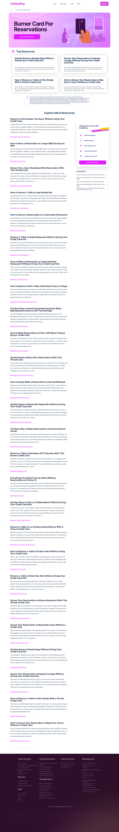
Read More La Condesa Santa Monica (22, 545)
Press (19, 797)
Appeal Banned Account (46, 775)
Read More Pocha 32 (17, 496)
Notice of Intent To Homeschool (91, 789)
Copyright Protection (67, 765)
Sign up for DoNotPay (27, 37)
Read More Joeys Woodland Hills (21, 186)
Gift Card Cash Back (45, 783)
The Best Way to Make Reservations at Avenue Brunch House (38, 430)
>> (30, 748)
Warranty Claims (22, 773)
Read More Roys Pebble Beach (20, 520)
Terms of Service (22, 793)
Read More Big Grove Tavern (19, 741)
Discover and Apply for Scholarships (45, 795)
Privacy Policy (22, 795)
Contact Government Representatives (88, 784)
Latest (72, 3)
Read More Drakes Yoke (18, 569)
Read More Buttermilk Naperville (20, 422)
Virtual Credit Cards (23, 767)
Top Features (63, 3)
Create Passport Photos (89, 787)
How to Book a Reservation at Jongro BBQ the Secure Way (37, 144)
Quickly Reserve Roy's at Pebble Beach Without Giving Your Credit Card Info (38, 503)
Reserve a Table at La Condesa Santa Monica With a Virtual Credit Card (36, 528)
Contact (20, 800)
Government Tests (87, 773)
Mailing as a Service (88, 765)
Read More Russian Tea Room (20, 137)
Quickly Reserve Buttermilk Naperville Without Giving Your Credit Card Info (37, 405)
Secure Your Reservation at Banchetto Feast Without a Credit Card (38, 626)
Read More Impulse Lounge (19, 692)
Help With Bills (43, 790)
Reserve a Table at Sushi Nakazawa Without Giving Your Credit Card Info (39, 238)
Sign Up (104, 3)
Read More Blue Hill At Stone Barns (21, 375)
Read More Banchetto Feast (19, 643)
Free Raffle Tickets (44, 785)
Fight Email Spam (23, 781)
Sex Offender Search (88, 791)
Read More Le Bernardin (18, 230)
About (78, 3)
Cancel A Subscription (45, 771)
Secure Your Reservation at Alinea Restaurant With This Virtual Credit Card (38, 601)
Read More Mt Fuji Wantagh (19, 326)
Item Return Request (45, 769)
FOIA (83, 778)
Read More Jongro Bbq (17, 161)
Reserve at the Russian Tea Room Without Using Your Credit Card (37, 120)
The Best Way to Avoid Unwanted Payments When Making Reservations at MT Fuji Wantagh (36, 309)
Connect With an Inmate (89, 763)
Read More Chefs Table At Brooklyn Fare (23, 302)
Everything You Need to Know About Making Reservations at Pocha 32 (32, 479)
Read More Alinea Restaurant (19, 618)
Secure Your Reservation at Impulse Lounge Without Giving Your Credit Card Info (37, 675)
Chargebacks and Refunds (47, 773)
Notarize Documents (88, 775)
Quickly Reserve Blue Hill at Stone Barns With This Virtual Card (36, 358)
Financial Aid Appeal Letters (47, 798)
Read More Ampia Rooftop (19, 279)
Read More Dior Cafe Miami (19, 351)
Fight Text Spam (22, 783)
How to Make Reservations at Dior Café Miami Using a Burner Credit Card (37, 334)
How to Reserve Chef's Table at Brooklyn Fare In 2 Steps (38, 286)
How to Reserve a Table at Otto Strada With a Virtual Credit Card (37, 699)
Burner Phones (22, 763)
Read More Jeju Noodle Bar (19, 208)
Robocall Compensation (24, 785)
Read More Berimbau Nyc (18, 471)
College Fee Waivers (45, 792)
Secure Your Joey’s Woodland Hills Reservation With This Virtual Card (37, 169)
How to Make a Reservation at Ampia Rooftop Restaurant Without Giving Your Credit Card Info (35, 262)
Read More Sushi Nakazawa (19, 255)
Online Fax (85, 767)
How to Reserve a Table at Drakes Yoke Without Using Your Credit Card (37, 552)
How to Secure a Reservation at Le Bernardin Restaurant (39, 215)
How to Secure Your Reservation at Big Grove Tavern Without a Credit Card (37, 724)
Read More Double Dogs (18, 667)
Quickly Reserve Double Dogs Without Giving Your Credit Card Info (36, 650)
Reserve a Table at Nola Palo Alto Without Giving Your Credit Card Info (37, 577)
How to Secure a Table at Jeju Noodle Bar (31, 192)
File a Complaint (65, 767)
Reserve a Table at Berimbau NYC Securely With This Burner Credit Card (37, 454)
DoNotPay (18, 3)
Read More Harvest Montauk (19, 398)
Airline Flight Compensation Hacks (27, 765)
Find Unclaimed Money (45, 787)
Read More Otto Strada (17, 716)
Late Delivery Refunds (45, 767)
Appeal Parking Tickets (67, 763)
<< (12, 748)
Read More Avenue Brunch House (21, 447)
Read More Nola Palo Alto (18, 594)
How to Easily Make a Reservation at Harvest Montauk (37, 382)
